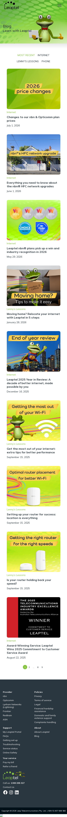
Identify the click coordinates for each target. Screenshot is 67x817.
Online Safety (10, 752)
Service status (10, 748)
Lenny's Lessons (28, 61)
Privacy (38, 696)
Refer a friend (10, 766)
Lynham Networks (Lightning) (12, 705)
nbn (5, 696)
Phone (46, 61)
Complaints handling (45, 722)
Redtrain (7, 715)
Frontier (7, 711)
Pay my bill (8, 762)
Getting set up (10, 740)
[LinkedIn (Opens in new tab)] (16, 792)
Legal (37, 704)
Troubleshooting (11, 744)
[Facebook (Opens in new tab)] (5, 792)
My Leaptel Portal (12, 732)
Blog (36, 736)
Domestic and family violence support (45, 716)
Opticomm (8, 700)
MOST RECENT (26, 55)
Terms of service (42, 700)
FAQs (6, 736)
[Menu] (59, 5)
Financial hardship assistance (43, 710)
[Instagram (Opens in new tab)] (11, 792)
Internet (43, 55)
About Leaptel (41, 732)
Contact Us (8, 787)
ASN (5, 719)
